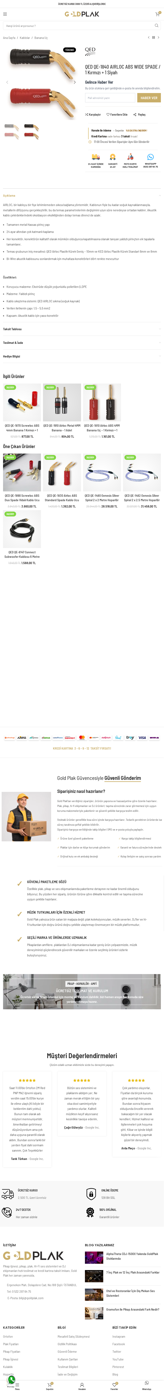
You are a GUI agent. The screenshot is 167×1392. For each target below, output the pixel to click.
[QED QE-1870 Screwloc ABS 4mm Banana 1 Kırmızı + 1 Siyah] (22, 402)
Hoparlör (8, 1374)
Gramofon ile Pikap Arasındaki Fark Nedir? (132, 1309)
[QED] (102, 54)
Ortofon (8, 1336)
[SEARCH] (156, 25)
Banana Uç (41, 37)
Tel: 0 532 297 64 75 (19, 1291)
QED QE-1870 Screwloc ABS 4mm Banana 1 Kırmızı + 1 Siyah (22, 429)
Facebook (118, 1344)
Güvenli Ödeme (67, 1351)
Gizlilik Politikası (67, 1344)
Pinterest (118, 1367)
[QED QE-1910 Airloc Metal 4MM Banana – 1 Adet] (62, 402)
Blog (115, 1374)
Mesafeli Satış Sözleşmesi (74, 1336)
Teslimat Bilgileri (68, 1367)
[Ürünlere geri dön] (153, 37)
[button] (7, 82)
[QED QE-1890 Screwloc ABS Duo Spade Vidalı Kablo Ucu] (22, 472)
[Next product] (158, 37)
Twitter (116, 1351)
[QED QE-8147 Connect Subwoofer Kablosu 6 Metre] (22, 529)
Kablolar (25, 37)
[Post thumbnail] (94, 1258)
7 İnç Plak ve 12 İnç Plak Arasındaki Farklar (132, 1272)
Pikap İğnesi (10, 1359)
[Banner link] (82, 991)
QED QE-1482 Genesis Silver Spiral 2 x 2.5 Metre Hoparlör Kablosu (142, 499)
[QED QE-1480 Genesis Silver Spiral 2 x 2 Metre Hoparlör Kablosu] (102, 472)
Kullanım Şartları (68, 1359)
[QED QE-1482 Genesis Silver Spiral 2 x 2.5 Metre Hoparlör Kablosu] (142, 472)
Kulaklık (8, 1367)
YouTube (118, 1359)
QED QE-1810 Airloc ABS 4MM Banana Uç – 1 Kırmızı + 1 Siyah (102, 429)
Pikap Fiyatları (11, 1351)
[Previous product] (148, 37)
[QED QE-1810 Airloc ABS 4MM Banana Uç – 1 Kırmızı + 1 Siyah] (102, 402)
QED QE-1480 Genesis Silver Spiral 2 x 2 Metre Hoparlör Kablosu (102, 499)
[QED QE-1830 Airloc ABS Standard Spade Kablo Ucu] (62, 472)
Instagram (118, 1336)
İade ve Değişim (68, 1374)
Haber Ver (149, 97)
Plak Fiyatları (11, 1344)
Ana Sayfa (9, 37)
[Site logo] (82, 13)
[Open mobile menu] (5, 14)
